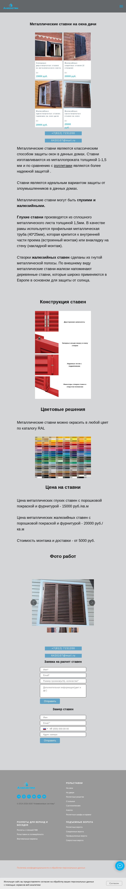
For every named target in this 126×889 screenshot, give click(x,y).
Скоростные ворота (74, 840)
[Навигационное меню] (121, 6)
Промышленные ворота (76, 836)
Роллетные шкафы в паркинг (78, 815)
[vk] (39, 796)
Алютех (69, 810)
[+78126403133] (29, 796)
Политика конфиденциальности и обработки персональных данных (51, 867)
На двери (70, 793)
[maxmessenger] (24, 796)
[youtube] (44, 796)
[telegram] (19, 796)
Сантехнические (73, 806)
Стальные (70, 801)
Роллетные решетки (75, 797)
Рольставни (74, 783)
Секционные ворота (75, 832)
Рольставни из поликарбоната (30, 834)
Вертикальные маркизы (27, 839)
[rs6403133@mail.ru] (34, 796)
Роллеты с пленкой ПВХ (27, 830)
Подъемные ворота (79, 822)
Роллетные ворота (74, 827)
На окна (69, 788)
